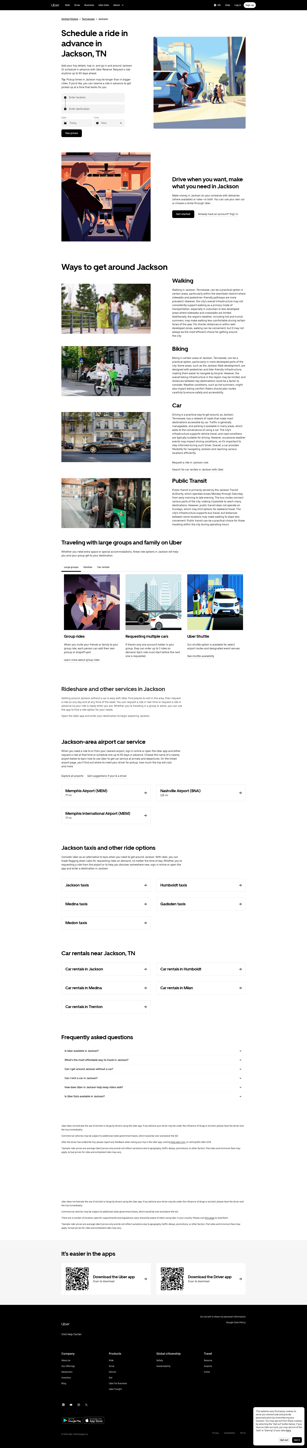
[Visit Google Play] (72, 1420)
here (288, 1430)
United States (69, 19)
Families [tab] (87, 567)
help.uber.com (178, 1142)
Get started (183, 214)
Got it (297, 1440)
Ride (67, 5)
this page (209, 1218)
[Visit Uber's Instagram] (79, 1405)
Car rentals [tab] (103, 567)
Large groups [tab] (71, 567)
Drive (77, 5)
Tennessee (88, 19)
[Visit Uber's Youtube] (71, 1405)
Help (227, 5)
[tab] (114, 567)
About (116, 5)
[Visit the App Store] (94, 1420)
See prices (71, 133)
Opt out (284, 1440)
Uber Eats (103, 5)
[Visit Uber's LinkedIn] (63, 1405)
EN (219, 5)
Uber (55, 5)
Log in (238, 5)
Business (89, 5)
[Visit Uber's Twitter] (86, 1405)
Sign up (250, 5)
